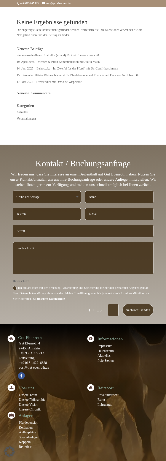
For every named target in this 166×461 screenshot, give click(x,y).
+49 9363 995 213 (31, 353)
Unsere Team (28, 395)
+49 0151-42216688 (33, 363)
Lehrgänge (104, 404)
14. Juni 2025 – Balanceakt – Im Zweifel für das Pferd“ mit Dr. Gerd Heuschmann (67, 68)
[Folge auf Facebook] (21, 375)
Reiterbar (25, 446)
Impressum (104, 346)
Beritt (101, 399)
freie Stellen (105, 360)
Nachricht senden (138, 310)
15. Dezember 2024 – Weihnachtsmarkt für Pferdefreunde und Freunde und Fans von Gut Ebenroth (78, 75)
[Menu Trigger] (152, 15)
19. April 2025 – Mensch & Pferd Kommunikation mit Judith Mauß (58, 61)
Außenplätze (27, 432)
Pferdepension (28, 422)
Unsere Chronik (30, 409)
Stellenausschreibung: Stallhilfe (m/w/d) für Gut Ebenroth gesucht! (58, 55)
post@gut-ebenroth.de (34, 367)
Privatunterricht (107, 395)
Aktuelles (22, 112)
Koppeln (25, 442)
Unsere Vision (28, 404)
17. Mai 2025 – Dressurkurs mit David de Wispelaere (49, 82)
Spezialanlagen (29, 437)
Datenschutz (105, 351)
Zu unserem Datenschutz (49, 298)
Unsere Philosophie (32, 399)
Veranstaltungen (26, 118)
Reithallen (26, 427)
